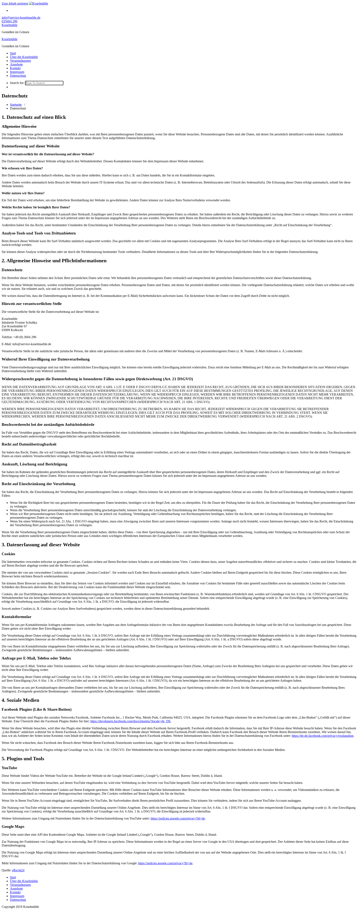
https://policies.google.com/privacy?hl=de (178, 818)
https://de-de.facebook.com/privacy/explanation (322, 735)
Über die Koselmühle (24, 57)
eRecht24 (18, 870)
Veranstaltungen (20, 60)
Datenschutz (18, 75)
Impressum (17, 72)
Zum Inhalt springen (15, 3)
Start (13, 53)
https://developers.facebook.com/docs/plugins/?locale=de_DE (130, 721)
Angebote (16, 64)
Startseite (16, 104)
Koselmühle (9, 25)
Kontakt (15, 68)
